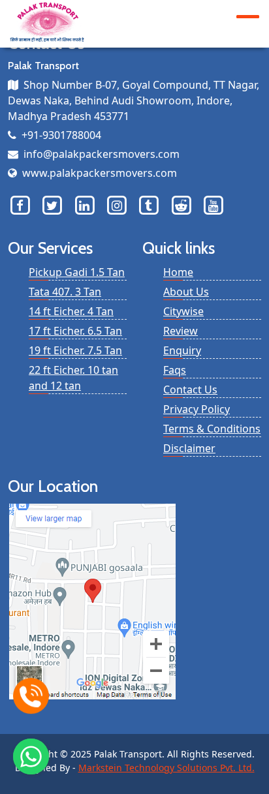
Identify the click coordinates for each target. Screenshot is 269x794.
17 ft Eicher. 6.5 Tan (75, 331)
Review (180, 331)
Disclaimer (189, 448)
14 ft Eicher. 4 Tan (71, 311)
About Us (186, 291)
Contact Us (190, 389)
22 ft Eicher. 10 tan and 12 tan (73, 378)
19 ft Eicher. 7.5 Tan (75, 350)
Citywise (183, 311)
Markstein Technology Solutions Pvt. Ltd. (166, 767)
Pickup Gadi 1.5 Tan (77, 272)
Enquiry (182, 350)
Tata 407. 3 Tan (65, 291)
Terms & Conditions (212, 428)
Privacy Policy (196, 409)
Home (178, 272)
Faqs (174, 370)
